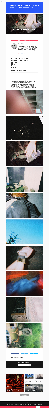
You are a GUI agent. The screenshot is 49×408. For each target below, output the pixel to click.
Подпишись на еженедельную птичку (24, 362)
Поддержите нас (40, 404)
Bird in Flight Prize (30, 404)
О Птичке (8, 404)
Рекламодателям (16, 404)
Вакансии (12, 404)
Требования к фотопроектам (23, 404)
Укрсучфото (34, 404)
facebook (21, 53)
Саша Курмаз (21, 357)
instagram (25, 53)
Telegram (26, 40)
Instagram (29, 40)
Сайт (19, 53)
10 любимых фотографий (16, 357)
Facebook (23, 40)
